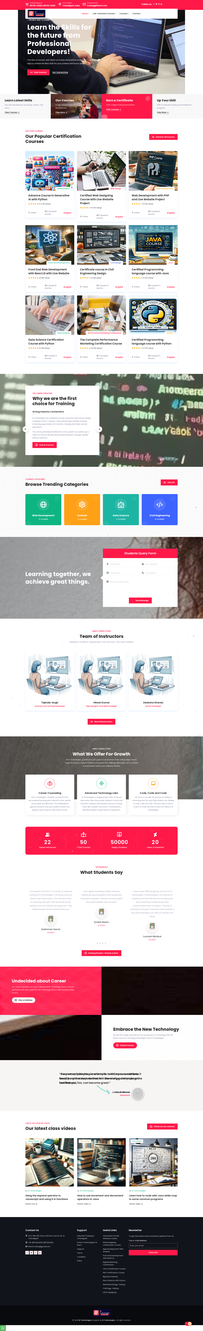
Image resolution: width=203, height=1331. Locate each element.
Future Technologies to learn (87, 1243)
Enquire (67, 212)
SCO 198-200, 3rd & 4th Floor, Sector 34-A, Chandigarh (46, 1237)
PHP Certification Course (114, 1272)
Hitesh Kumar (101, 702)
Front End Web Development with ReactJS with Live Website (48, 271)
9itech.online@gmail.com (39, 1246)
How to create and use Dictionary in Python (98, 1197)
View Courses (11, 112)
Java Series (33, 1141)
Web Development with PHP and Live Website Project (150, 197)
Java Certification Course (114, 1268)
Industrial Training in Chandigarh (85, 1237)
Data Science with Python (114, 1280)
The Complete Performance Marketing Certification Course (101, 341)
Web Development (164, 188)
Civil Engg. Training (111, 1288)
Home (85, 13)
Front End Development (59, 262)
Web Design (115, 188)
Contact (136, 13)
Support (80, 1249)
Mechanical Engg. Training (114, 1284)
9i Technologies (35, 1190)
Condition (81, 1257)
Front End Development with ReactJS (113, 1256)
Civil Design (116, 262)
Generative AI (63, 188)
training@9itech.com (97, 5)
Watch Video (31, 1204)
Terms (80, 1253)
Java (170, 262)
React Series (137, 1141)
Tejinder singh (49, 702)
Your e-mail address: (138, 1240)
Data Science (63, 333)
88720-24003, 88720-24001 (42, 5)
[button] (97, 943)
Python (169, 333)
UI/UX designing (109, 1292)
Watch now (134, 1204)
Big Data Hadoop (110, 1276)
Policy (79, 1260)
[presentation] (25, 429)
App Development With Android (113, 1250)
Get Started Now (60, 72)
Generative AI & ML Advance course (111, 1237)
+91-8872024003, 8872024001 (40, 1242)
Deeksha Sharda (153, 702)
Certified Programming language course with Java (150, 271)
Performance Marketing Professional (104, 333)
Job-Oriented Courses (104, 13)
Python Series (86, 1141)
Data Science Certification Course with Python (46, 341)
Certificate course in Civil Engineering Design (97, 271)
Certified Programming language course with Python (151, 341)
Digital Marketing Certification (110, 1263)
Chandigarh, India (71, 5)
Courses (123, 13)
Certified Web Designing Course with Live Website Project (96, 199)
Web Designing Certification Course (112, 1243)
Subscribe (153, 1252)
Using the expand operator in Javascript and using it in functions (150, 1197)
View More (60, 112)
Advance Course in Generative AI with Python (48, 197)
